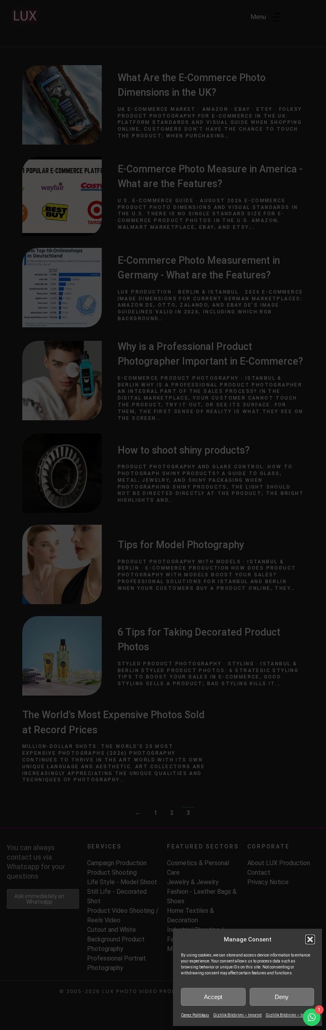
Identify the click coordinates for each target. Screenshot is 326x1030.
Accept (213, 996)
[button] (310, 939)
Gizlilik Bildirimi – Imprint (237, 1015)
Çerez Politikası (195, 1015)
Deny (282, 996)
